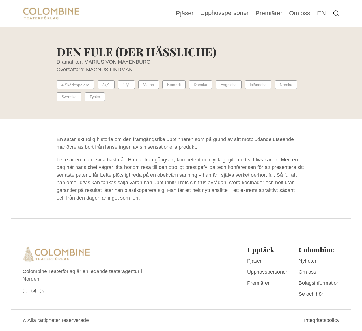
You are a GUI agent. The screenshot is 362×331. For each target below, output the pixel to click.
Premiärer (268, 13)
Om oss (299, 13)
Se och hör (311, 294)
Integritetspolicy (321, 320)
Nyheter (307, 261)
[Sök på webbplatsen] (336, 13)
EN (321, 13)
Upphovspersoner (224, 12)
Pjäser (184, 13)
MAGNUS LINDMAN (109, 69)
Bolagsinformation (319, 283)
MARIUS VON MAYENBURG (117, 62)
